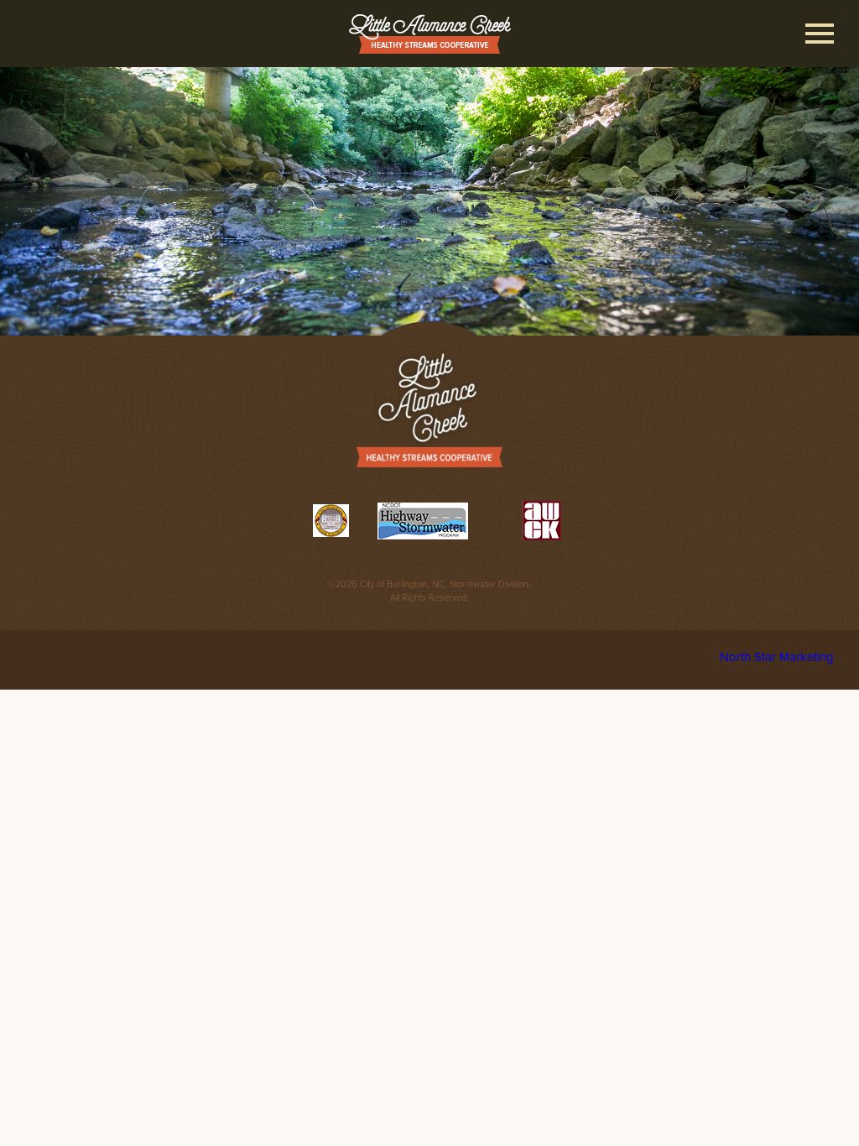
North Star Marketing (777, 656)
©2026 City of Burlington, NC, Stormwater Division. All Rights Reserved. (429, 591)
